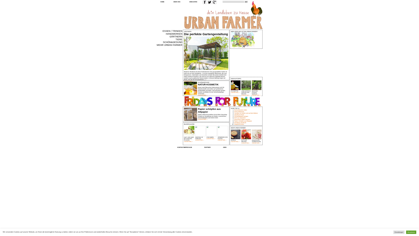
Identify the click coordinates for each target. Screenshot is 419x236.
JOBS (225, 147)
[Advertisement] (175, 83)
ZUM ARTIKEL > (235, 92)
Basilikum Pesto (239, 115)
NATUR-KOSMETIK (208, 84)
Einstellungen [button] (399, 232)
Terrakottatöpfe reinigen (241, 116)
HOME (162, 2)
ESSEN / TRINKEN (172, 31)
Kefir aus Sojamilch (240, 118)
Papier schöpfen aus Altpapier (243, 121)
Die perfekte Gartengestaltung (206, 34)
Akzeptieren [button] (411, 232)
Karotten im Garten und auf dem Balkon (246, 113)
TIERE (179, 39)
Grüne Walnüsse (239, 111)
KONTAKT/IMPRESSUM (184, 147)
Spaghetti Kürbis (239, 124)
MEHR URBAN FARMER (169, 45)
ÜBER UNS (176, 2)
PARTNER (207, 147)
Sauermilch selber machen (242, 119)
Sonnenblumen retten (240, 110)
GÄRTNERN (176, 36)
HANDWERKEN (174, 34)
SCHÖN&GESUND (172, 42)
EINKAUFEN (193, 2)
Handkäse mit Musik (240, 122)
